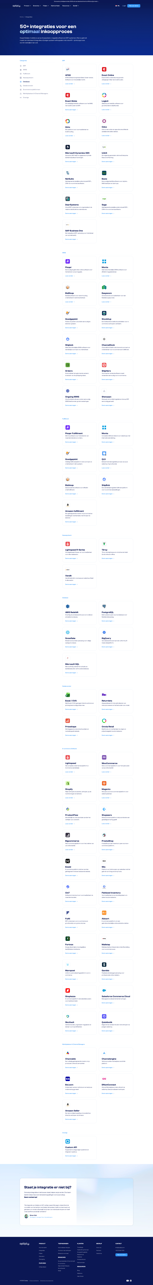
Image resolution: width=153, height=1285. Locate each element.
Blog (78, 1270)
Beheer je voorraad (63, 1253)
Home (21, 17)
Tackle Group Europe (83, 1250)
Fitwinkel (79, 1257)
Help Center (80, 1276)
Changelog (42, 1259)
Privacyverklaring (34, 1280)
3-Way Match (42, 1267)
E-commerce (61, 1263)
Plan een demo (133, 6)
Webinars (79, 1273)
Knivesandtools (81, 1259)
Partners (98, 1250)
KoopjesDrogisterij (82, 1252)
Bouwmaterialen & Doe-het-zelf (66, 1261)
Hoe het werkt (43, 1247)
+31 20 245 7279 (119, 1250)
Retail (59, 1270)
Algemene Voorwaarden (46, 1280)
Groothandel (61, 1268)
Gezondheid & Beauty (63, 1266)
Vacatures (99, 1253)
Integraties (42, 1250)
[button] (27, 6)
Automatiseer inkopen (64, 1247)
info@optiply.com (120, 1247)
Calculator (42, 1256)
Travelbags (80, 1247)
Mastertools (80, 1254)
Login (124, 6)
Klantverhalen (81, 1262)
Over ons (98, 1247)
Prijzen (40, 1253)
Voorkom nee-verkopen (64, 1250)
